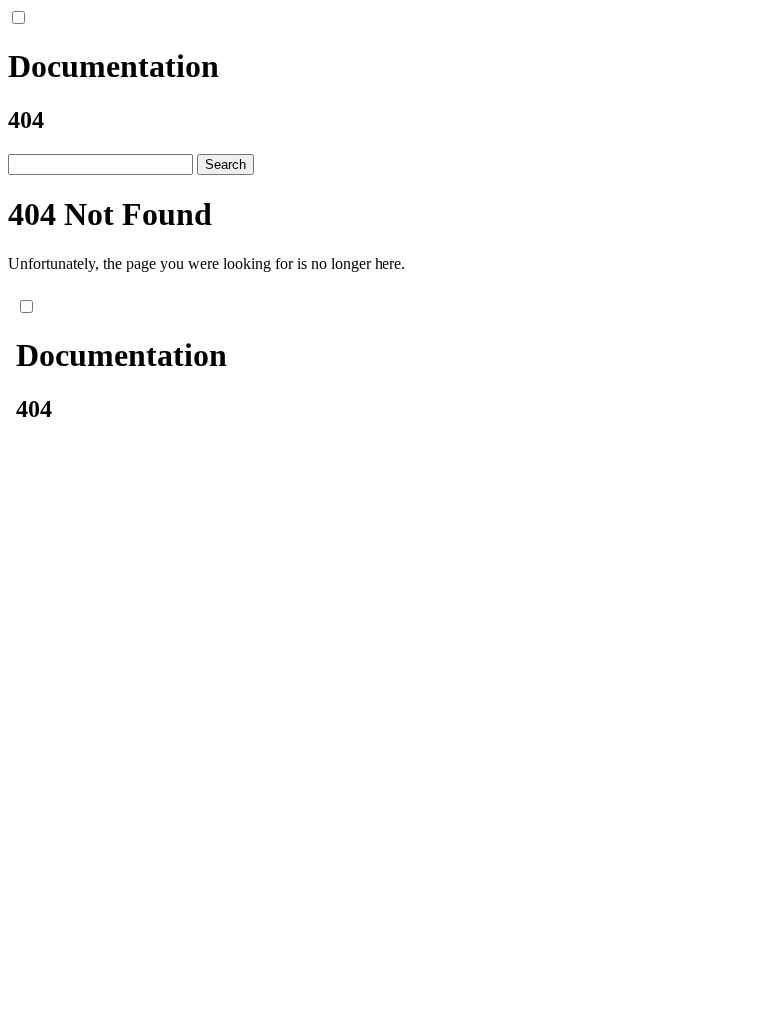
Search (225, 164)
